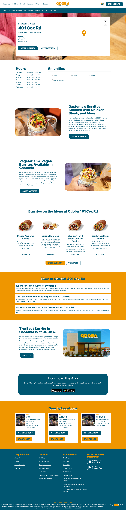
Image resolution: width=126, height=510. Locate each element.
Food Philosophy (44, 461)
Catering (30, 4)
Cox (28, 416)
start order (24, 439)
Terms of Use (67, 472)
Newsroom (17, 468)
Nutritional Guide (44, 468)
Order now (26, 254)
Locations (6, 4)
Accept (117, 505)
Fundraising (66, 465)
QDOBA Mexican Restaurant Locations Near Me (75, 491)
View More (73, 263)
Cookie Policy (67, 468)
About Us (17, 458)
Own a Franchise (19, 465)
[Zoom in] (105, 22)
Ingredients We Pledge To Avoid (49, 475)
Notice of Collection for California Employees (73, 485)
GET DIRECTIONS (48, 48)
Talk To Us (66, 458)
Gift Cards (38, 4)
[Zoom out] (105, 24)
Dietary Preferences (45, 465)
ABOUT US (26, 355)
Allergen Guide (43, 472)
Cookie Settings (109, 505)
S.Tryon (63, 416)
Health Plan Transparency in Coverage (72, 480)
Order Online (114, 4)
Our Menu (15, 4)
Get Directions (25, 433)
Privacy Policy (67, 475)
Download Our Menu (45, 478)
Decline (122, 505)
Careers (45, 4)
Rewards (23, 4)
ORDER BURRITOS (28, 48)
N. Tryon (100, 416)
